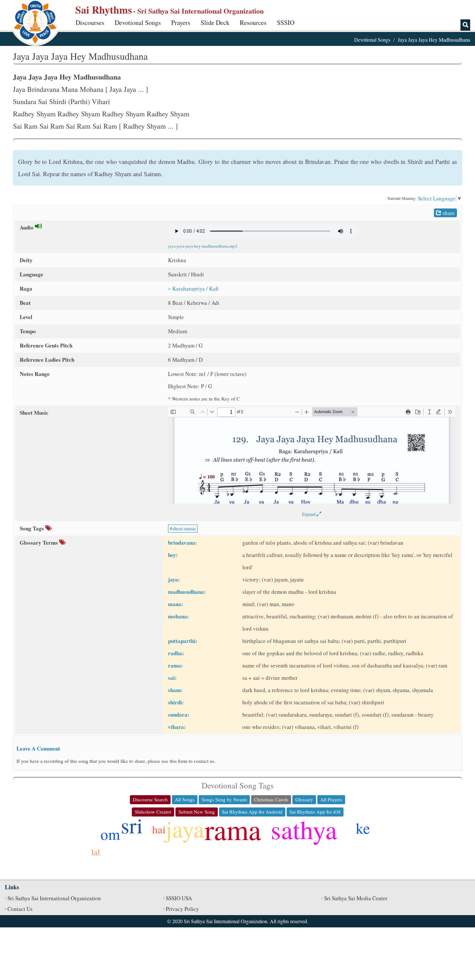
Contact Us (20, 909)
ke (363, 827)
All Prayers (331, 799)
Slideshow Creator (153, 811)
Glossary (304, 799)
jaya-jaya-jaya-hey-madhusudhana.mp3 (202, 246)
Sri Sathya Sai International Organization (54, 898)
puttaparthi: (182, 641)
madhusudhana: (187, 592)
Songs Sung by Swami (224, 799)
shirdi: (176, 702)
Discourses (90, 22)
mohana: (178, 616)
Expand (309, 514)
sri (132, 824)
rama (233, 829)
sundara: (178, 714)
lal (95, 852)
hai (158, 829)
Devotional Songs (138, 22)
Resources (253, 22)
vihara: (177, 727)
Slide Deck (215, 22)
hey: (173, 555)
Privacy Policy (182, 909)
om (110, 834)
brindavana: (182, 543)
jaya (184, 828)
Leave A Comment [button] (38, 748)
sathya (304, 829)
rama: (175, 665)
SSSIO (285, 22)
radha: (176, 653)
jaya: (174, 579)
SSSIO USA (179, 898)
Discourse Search (150, 799)
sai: (172, 678)
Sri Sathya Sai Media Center (355, 898)
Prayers (180, 22)
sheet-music (184, 528)
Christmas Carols (271, 799)
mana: (175, 604)
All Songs (185, 799)
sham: (175, 690)
